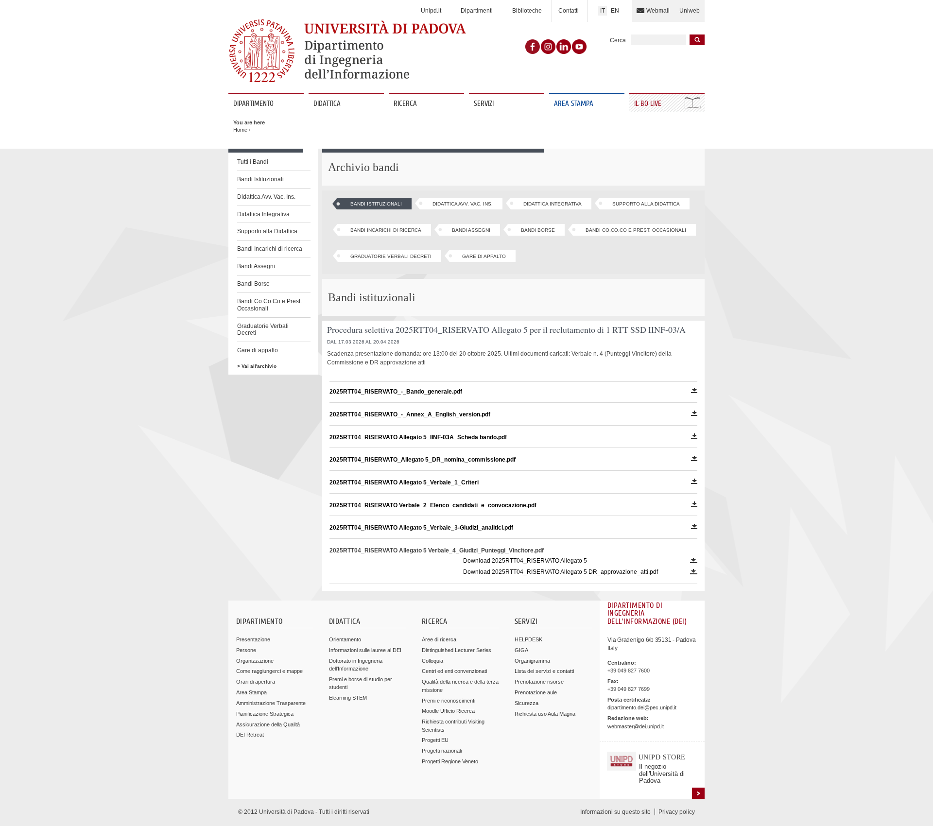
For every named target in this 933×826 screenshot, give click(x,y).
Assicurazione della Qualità (268, 724)
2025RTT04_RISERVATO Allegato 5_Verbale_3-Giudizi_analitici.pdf (421, 527)
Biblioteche (527, 10)
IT (602, 10)
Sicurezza (526, 703)
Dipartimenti (477, 10)
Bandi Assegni (256, 266)
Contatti (568, 10)
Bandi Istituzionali (260, 179)
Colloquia (432, 661)
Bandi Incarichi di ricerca (269, 248)
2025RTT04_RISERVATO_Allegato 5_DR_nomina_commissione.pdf (422, 459)
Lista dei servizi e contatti (544, 671)
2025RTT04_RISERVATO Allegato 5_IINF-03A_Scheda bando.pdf (418, 437)
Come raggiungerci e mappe (269, 671)
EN (615, 10)
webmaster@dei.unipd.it (635, 726)
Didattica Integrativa (263, 214)
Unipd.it (431, 10)
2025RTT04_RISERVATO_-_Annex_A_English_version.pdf (409, 414)
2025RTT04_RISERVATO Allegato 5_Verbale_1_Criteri (404, 482)
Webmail (658, 10)
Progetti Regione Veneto (450, 761)
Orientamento (345, 639)
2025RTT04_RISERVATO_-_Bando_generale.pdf (395, 391)
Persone (246, 650)
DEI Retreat (250, 735)
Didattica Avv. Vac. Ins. (266, 196)
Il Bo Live (648, 104)
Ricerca (405, 104)
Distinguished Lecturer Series (456, 650)
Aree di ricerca (439, 639)
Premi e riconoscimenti (448, 701)
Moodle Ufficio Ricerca (448, 711)
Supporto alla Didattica (267, 231)
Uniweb (689, 10)
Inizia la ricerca (697, 39)
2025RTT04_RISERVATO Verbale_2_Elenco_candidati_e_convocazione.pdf (432, 505)
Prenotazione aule (536, 692)
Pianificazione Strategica (265, 714)
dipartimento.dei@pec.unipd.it (641, 707)
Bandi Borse (253, 283)
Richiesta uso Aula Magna (545, 714)
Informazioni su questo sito (615, 812)
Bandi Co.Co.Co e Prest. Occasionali (269, 305)
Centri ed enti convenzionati (454, 671)
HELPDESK (528, 639)
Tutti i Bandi (252, 161)
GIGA (521, 650)
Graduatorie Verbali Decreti (263, 330)
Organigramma (532, 661)
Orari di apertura (255, 682)
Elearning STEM (348, 698)
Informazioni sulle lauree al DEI (365, 650)
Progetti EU (435, 740)
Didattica (327, 104)
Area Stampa (573, 104)
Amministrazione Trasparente (271, 703)
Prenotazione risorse (539, 682)
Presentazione (253, 639)
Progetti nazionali (442, 751)
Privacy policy (676, 812)
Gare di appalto (257, 350)
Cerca (618, 40)
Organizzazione (255, 661)
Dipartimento (253, 104)
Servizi (484, 104)
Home (240, 130)
